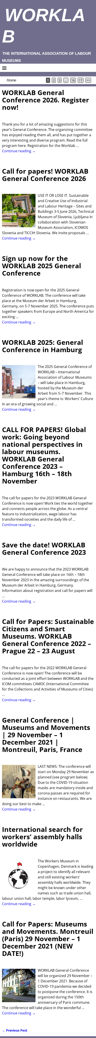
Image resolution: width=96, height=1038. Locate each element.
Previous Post (14, 1030)
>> (88, 80)
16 (73, 80)
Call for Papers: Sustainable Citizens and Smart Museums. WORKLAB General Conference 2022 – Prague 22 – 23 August (48, 636)
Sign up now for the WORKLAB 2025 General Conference (41, 266)
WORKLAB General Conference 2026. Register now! (45, 100)
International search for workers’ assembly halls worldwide (42, 837)
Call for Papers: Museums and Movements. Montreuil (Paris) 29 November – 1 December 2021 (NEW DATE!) (47, 938)
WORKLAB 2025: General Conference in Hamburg (42, 346)
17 (80, 80)
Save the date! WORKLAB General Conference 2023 (44, 548)
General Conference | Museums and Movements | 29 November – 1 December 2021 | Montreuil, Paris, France (46, 734)
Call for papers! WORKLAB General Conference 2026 (45, 175)
